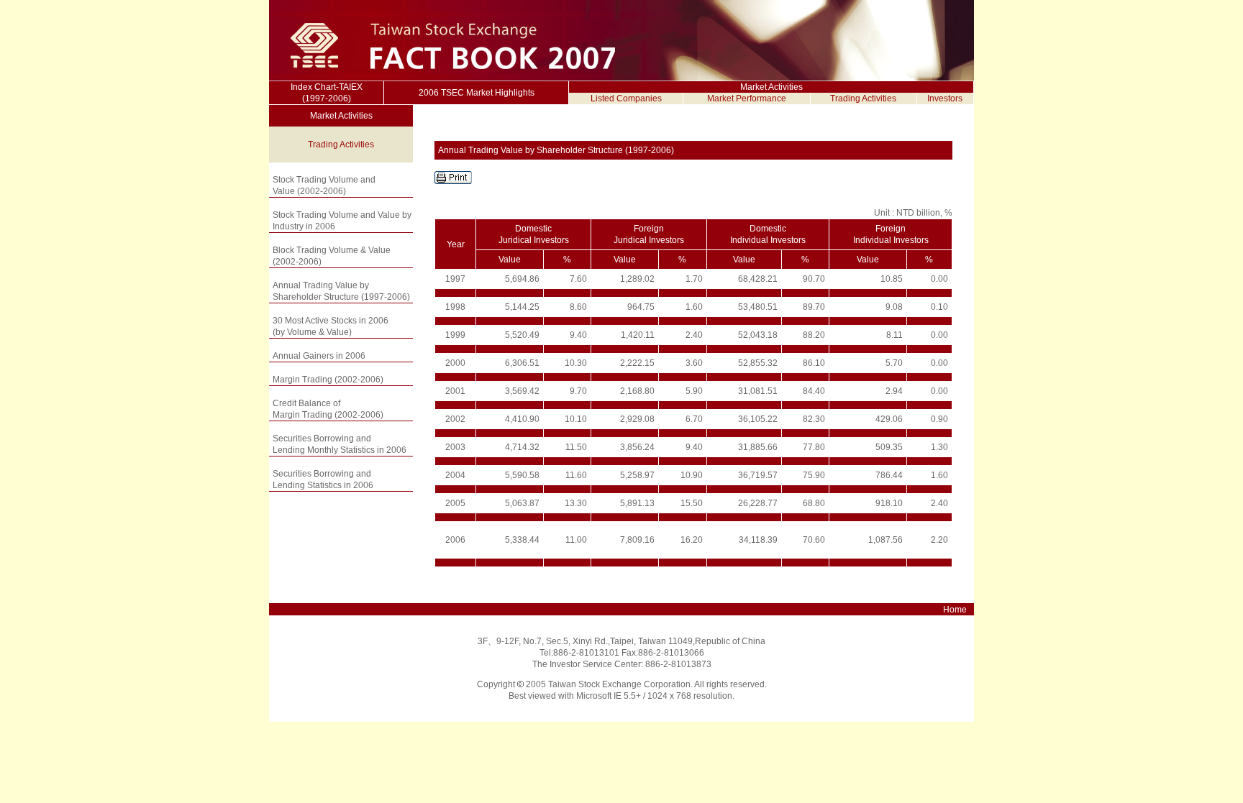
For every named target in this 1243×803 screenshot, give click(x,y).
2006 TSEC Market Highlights (476, 93)
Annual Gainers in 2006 (319, 356)
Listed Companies (626, 98)
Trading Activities (863, 98)
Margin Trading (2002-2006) (328, 380)
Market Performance (746, 98)
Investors (944, 98)
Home (955, 610)
